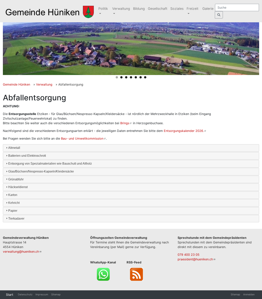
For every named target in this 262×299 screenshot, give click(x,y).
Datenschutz (25, 294)
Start (9, 295)
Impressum (41, 294)
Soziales (177, 9)
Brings (124, 123)
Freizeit (192, 9)
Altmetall (14, 147)
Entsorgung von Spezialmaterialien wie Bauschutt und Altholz (50, 163)
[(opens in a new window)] (103, 274)
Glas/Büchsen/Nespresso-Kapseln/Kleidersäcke (41, 171)
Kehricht (14, 202)
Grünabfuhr (16, 179)
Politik (103, 9)
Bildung (139, 9)
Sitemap (56, 294)
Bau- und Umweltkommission (82, 138)
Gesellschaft (157, 9)
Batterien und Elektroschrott (27, 155)
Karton (12, 195)
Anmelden (249, 294)
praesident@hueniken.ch (195, 259)
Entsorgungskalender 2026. (184, 131)
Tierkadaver (16, 218)
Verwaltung (121, 9)
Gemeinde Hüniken (16, 84)
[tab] (131, 148)
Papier (12, 210)
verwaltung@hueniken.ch (21, 251)
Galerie (207, 9)
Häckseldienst (18, 187)
